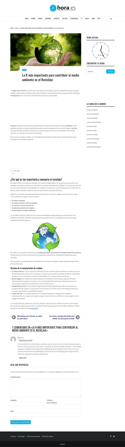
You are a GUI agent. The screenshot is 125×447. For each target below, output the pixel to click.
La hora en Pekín (92, 143)
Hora (93, 18)
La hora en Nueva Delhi (94, 122)
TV (81, 18)
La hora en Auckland (93, 139)
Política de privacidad (33, 436)
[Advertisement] (45, 111)
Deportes (56, 18)
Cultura (64, 18)
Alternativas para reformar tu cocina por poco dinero (29, 317)
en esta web (33, 308)
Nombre (13, 400)
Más (99, 18)
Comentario (15, 377)
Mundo (40, 18)
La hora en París (92, 126)
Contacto (13, 436)
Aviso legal (21, 436)
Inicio (26, 18)
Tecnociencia (74, 18)
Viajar (87, 18)
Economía (48, 18)
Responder (22, 358)
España (33, 18)
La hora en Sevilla (92, 110)
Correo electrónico (51, 401)
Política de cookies (47, 436)
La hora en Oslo (91, 130)
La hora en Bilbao (92, 118)
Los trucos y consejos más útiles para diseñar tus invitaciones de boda (61, 317)
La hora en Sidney (92, 134)
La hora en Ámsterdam (94, 147)
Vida (24, 70)
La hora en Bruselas (93, 114)
